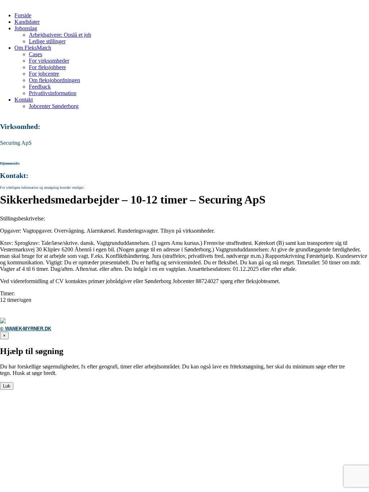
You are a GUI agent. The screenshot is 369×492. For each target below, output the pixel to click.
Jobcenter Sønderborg (54, 106)
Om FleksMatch (32, 48)
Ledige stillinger (47, 41)
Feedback (40, 87)
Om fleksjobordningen (54, 80)
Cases (35, 54)
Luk (6, 386)
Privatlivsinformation (52, 93)
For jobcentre (44, 74)
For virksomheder (49, 61)
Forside (22, 15)
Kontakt (23, 100)
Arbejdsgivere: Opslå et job (60, 35)
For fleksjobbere (47, 67)
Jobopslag (25, 28)
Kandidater (27, 22)
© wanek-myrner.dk (25, 328)
